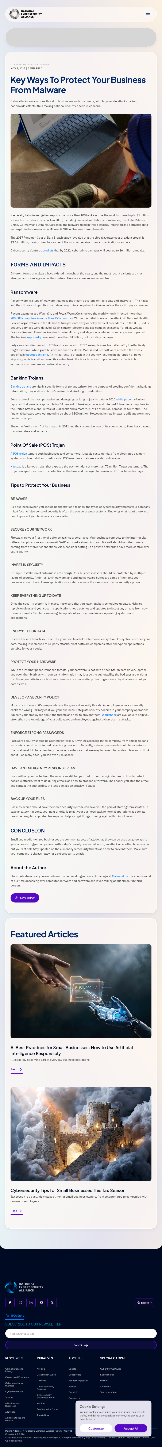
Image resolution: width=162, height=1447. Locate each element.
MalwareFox (120, 876)
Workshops (109, 715)
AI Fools (41, 1368)
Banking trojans (21, 386)
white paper (124, 399)
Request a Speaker (78, 1380)
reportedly (34, 337)
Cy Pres (86, 1437)
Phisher (104, 1380)
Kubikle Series (107, 1374)
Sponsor (73, 1386)
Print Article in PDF (25, 900)
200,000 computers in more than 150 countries (42, 318)
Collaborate (75, 1374)
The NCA (73, 1392)
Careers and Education (17, 1377)
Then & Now (43, 1415)
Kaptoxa (16, 466)
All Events (10, 1412)
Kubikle (41, 1403)
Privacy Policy (98, 1437)
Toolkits (9, 1397)
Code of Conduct (116, 1437)
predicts (48, 250)
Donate (72, 1368)
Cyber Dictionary (14, 1391)
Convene (41, 1380)
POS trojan (20, 453)
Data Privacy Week (46, 1374)
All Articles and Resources (12, 1404)
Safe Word (105, 1386)
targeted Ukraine (37, 355)
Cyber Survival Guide (110, 1368)
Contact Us (74, 1398)
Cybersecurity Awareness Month (46, 1396)
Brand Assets (133, 1437)
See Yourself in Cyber (47, 1409)
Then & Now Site (108, 1392)
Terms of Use (148, 1437)
